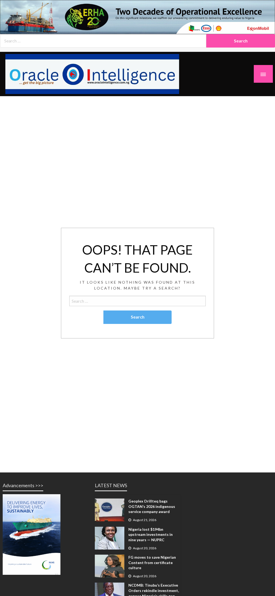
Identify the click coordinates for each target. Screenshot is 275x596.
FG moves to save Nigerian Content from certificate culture (152, 562)
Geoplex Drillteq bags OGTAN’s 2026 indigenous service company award (151, 506)
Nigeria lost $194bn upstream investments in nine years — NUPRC (150, 534)
